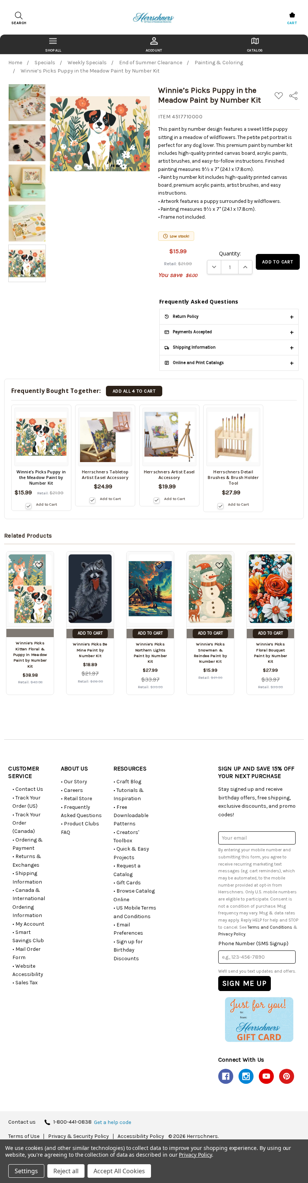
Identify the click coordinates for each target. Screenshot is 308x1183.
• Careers (72, 790)
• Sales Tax (25, 982)
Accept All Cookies (119, 1171)
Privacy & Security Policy (78, 1136)
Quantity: (230, 253)
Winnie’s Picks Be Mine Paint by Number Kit (90, 650)
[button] (259, 1020)
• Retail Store (76, 798)
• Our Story (74, 781)
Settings (26, 1171)
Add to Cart (46, 504)
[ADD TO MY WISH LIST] (39, 566)
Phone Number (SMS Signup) (253, 943)
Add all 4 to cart (134, 391)
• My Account (28, 924)
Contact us (22, 1122)
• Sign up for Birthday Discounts (128, 950)
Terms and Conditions (270, 927)
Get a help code (112, 1123)
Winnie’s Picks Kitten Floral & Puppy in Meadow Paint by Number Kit (30, 654)
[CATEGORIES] (53, 44)
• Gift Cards (127, 882)
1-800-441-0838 (72, 1122)
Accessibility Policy (141, 1136)
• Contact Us (27, 789)
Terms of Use (23, 1136)
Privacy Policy (231, 934)
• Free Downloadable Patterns (130, 815)
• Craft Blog (127, 781)
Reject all (66, 1171)
